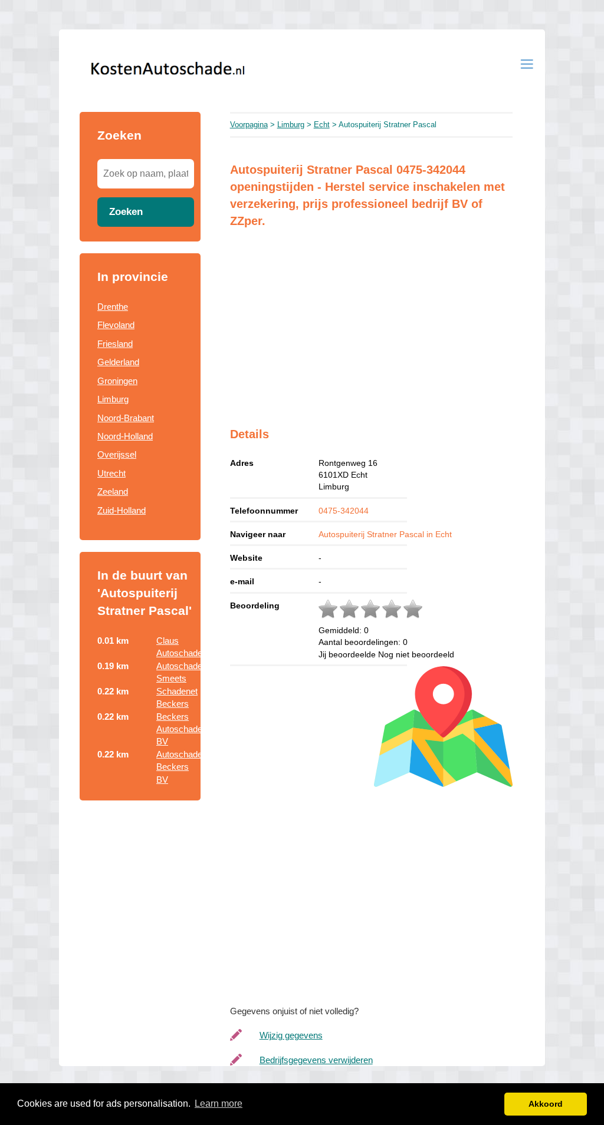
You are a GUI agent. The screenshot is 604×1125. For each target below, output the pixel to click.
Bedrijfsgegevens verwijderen (316, 1060)
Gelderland (118, 362)
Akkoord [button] (545, 1104)
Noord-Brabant (125, 418)
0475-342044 (344, 510)
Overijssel (116, 454)
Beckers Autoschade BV (179, 729)
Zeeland (112, 492)
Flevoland (115, 325)
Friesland (115, 344)
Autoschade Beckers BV (179, 767)
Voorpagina (249, 124)
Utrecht (111, 473)
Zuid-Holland (121, 510)
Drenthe (112, 307)
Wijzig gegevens (291, 1035)
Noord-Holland (125, 436)
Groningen (117, 381)
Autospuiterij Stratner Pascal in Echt (385, 534)
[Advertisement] (371, 319)
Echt (322, 124)
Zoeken (126, 211)
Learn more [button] (218, 1103)
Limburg (113, 399)
